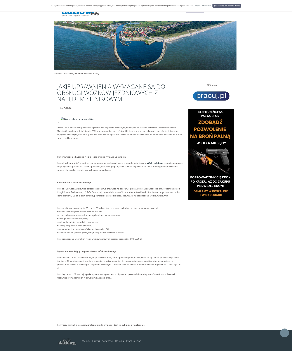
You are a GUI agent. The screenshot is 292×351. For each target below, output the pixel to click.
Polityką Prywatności (202, 6)
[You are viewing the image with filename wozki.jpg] (77, 119)
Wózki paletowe (155, 163)
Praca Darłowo (133, 340)
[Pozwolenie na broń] (211, 154)
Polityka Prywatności (102, 340)
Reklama (119, 340)
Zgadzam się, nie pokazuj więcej (226, 6)
